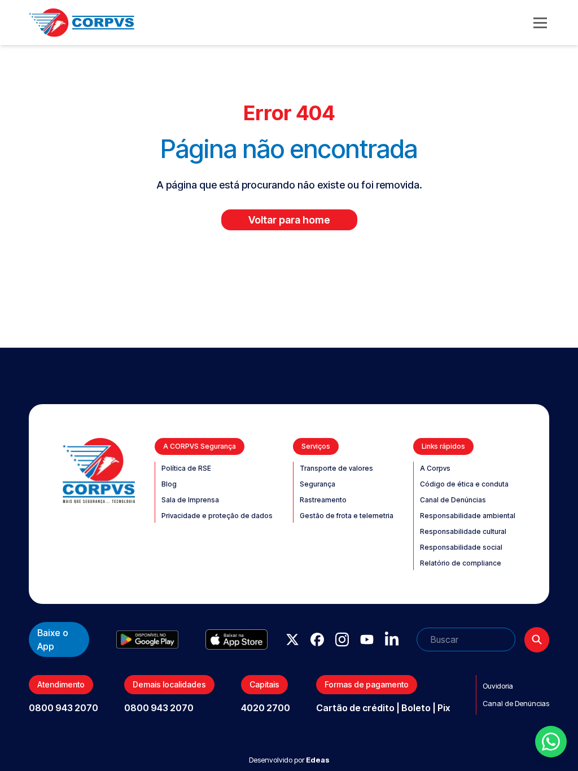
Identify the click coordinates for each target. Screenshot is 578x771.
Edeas (318, 759)
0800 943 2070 (63, 707)
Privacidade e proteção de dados (217, 515)
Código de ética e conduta (464, 484)
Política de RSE (186, 468)
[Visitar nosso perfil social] (292, 639)
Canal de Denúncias (453, 500)
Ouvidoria (498, 685)
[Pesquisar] (536, 639)
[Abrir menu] (540, 23)
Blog (169, 484)
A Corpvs (435, 468)
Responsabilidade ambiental (467, 515)
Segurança (317, 484)
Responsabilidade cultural (463, 531)
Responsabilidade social (461, 547)
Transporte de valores (336, 468)
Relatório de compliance (460, 563)
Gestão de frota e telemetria (346, 515)
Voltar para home (289, 220)
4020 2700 (265, 707)
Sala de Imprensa (190, 500)
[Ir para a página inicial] (81, 22)
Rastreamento (323, 500)
